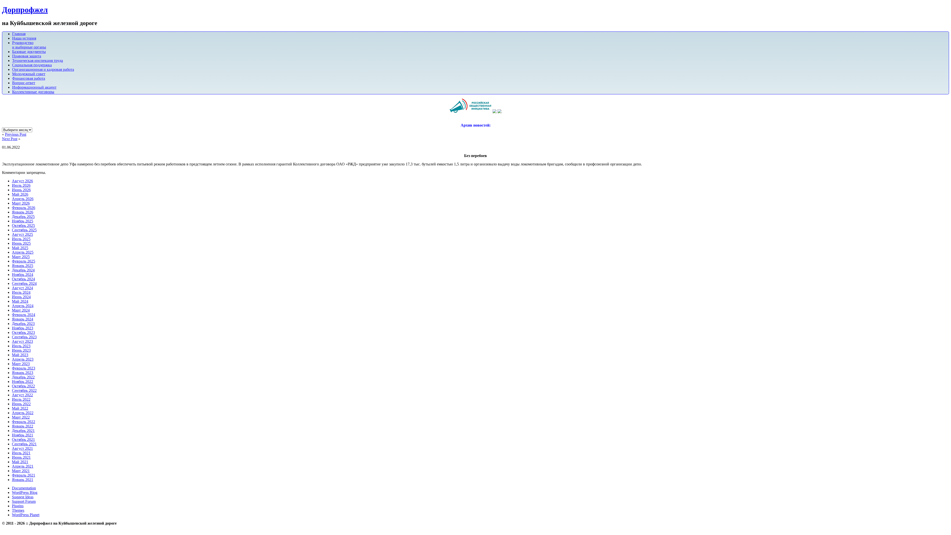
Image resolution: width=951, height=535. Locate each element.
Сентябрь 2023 (24, 337)
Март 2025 (21, 257)
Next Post (9, 139)
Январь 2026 (22, 212)
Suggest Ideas (22, 497)
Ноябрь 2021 (22, 435)
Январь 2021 (22, 480)
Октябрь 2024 (23, 279)
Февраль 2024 (23, 315)
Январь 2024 (22, 319)
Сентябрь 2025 (24, 230)
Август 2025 (22, 234)
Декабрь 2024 (23, 270)
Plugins (18, 506)
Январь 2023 (22, 373)
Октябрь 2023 (23, 332)
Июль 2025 (21, 239)
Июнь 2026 (21, 190)
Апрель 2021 (22, 466)
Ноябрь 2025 (22, 221)
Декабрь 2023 (23, 323)
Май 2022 (20, 408)
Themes (18, 510)
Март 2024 (21, 310)
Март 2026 (21, 203)
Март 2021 (21, 471)
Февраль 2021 (23, 475)
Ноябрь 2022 (22, 381)
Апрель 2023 (22, 359)
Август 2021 (22, 448)
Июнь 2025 (21, 243)
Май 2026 (20, 194)
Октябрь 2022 (23, 386)
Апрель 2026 (22, 199)
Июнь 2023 (21, 350)
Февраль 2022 (23, 422)
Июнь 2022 (21, 404)
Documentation (24, 488)
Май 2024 (20, 301)
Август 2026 (22, 181)
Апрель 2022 (22, 413)
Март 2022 (21, 417)
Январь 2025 (22, 266)
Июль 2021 (21, 453)
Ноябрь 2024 (22, 274)
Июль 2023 (21, 346)
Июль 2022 (21, 399)
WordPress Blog (24, 492)
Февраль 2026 (23, 208)
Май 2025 (20, 248)
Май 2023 (20, 355)
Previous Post (15, 134)
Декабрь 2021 (23, 430)
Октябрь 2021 (23, 439)
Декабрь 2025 (23, 216)
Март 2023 (21, 364)
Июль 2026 (21, 185)
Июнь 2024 (21, 297)
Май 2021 (20, 462)
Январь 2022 (22, 426)
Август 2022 (22, 395)
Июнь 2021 (21, 457)
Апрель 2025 (22, 252)
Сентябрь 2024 (24, 283)
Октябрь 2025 (23, 225)
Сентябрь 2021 (24, 444)
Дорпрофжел (25, 9)
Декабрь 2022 (23, 377)
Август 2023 (22, 341)
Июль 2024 (21, 292)
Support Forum (24, 501)
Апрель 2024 (22, 306)
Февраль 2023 (23, 368)
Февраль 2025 (23, 261)
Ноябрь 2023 (22, 328)
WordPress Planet (25, 515)
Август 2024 (22, 288)
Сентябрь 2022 (24, 390)
